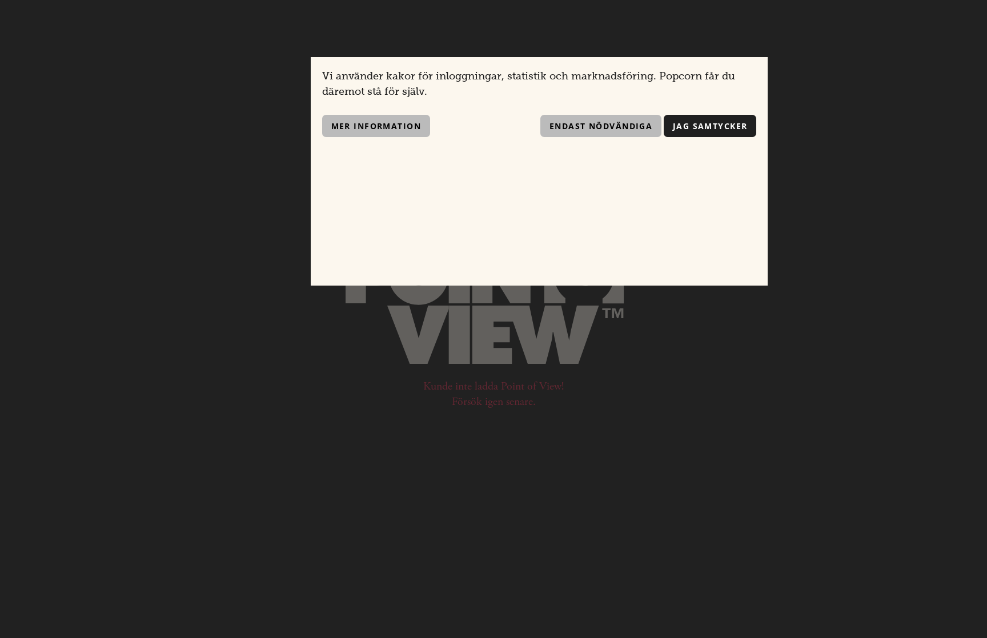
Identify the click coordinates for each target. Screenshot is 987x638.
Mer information (376, 126)
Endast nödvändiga (600, 126)
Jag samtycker (710, 126)
